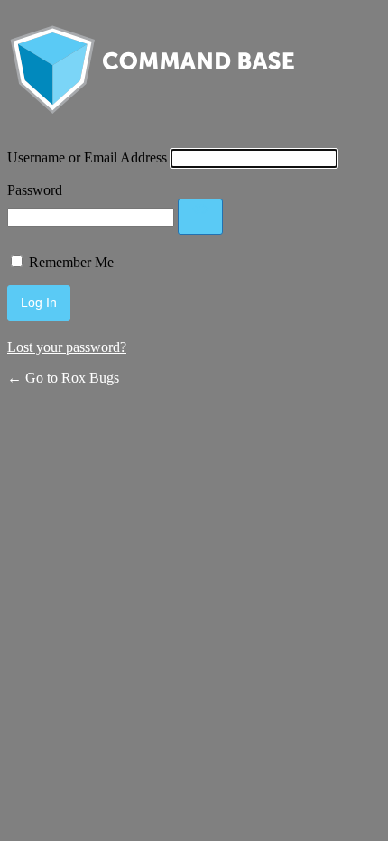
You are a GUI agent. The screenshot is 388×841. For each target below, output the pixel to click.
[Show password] (200, 217)
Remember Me (71, 262)
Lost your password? (66, 347)
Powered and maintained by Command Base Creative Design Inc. (151, 74)
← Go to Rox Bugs (63, 377)
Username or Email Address (87, 157)
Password (34, 190)
